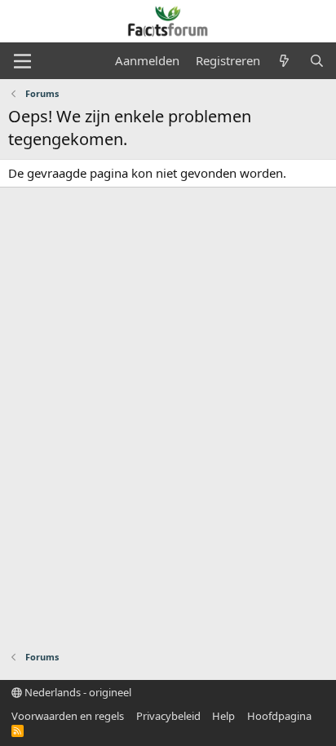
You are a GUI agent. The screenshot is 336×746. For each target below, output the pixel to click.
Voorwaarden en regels (67, 715)
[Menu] (22, 61)
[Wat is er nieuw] (284, 61)
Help (223, 715)
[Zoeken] (317, 61)
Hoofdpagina (279, 715)
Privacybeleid (168, 715)
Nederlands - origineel (76, 692)
